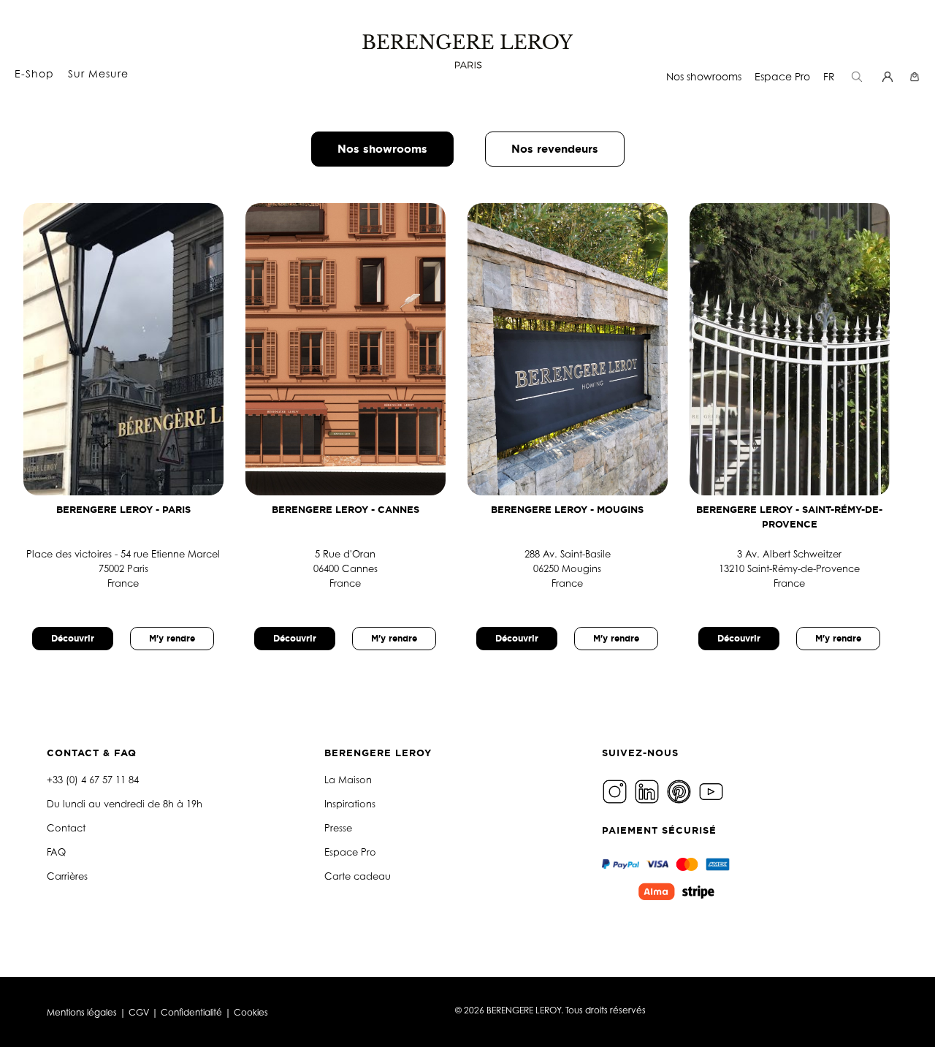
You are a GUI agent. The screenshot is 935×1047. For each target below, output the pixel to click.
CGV (139, 1012)
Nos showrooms (703, 76)
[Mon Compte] (889, 76)
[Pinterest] (680, 790)
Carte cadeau (357, 876)
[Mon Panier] (916, 76)
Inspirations (349, 804)
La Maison (348, 779)
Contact (66, 828)
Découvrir (72, 638)
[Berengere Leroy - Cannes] (356, 349)
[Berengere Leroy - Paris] (134, 349)
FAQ (56, 852)
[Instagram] (616, 790)
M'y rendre (172, 638)
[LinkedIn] (648, 790)
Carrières (67, 876)
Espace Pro (782, 76)
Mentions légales (82, 1012)
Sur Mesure (98, 73)
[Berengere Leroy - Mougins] (579, 349)
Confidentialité (191, 1012)
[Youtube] (713, 790)
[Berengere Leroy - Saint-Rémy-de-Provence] (801, 349)
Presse (338, 828)
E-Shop (34, 73)
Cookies (251, 1012)
